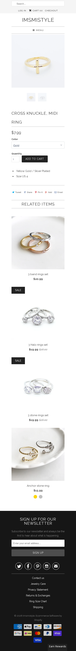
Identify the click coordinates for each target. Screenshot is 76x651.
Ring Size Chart (38, 601)
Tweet (18, 192)
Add (50, 192)
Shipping (38, 607)
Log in (22, 10)
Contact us (38, 578)
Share (29, 192)
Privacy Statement (38, 589)
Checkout (51, 10)
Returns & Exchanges (38, 595)
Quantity (16, 153)
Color (14, 139)
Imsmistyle (38, 20)
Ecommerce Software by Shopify (48, 617)
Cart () (37, 10)
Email (60, 192)
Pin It (40, 192)
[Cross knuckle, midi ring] (38, 61)
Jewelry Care (38, 583)
